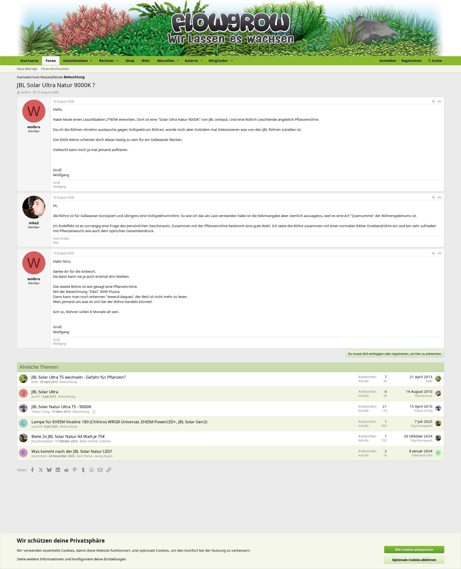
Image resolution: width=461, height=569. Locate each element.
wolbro (26, 92)
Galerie (191, 60)
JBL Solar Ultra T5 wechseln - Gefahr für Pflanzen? (78, 377)
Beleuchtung (68, 382)
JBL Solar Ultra (44, 391)
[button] (78, 60)
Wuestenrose (423, 396)
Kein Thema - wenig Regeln (95, 456)
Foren (51, 60)
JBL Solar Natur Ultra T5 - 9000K (61, 406)
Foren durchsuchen (55, 69)
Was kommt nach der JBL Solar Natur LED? (71, 451)
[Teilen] (433, 101)
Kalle (34, 382)
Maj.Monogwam (421, 426)
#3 (440, 253)
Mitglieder (218, 60)
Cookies (67, 550)
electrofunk (39, 456)
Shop (130, 60)
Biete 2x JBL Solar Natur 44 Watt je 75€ (68, 436)
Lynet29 (36, 426)
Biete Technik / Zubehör (95, 441)
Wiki (146, 60)
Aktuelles (165, 60)
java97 (35, 396)
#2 (440, 197)
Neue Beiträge (27, 69)
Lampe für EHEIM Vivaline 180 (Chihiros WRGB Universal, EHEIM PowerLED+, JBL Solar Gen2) (119, 421)
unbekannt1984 (422, 455)
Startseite (29, 60)
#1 (440, 101)
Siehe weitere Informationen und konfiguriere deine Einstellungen (71, 559)
